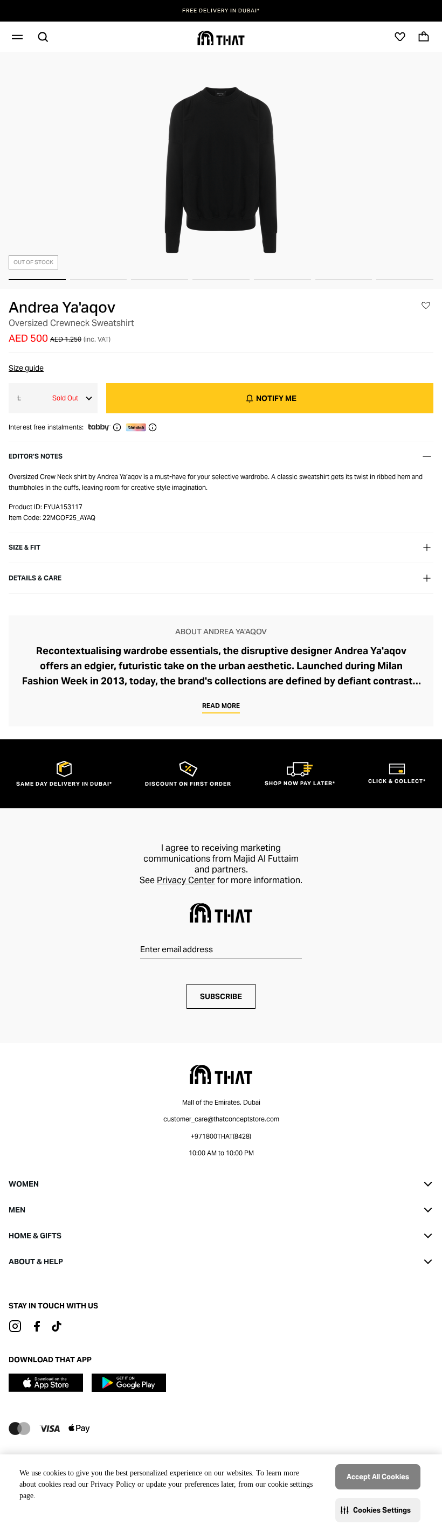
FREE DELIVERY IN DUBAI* (221, 10)
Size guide (26, 368)
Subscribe (221, 996)
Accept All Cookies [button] (378, 1476)
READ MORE (221, 706)
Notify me (276, 398)
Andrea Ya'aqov (62, 307)
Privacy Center (186, 880)
